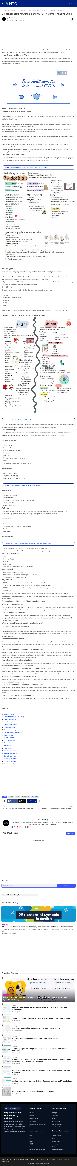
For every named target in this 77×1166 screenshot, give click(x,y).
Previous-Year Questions (37, 1149)
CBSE (31, 1144)
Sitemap (43, 1159)
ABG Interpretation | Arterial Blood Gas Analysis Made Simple (36, 1028)
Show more (70, 833)
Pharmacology (33, 1118)
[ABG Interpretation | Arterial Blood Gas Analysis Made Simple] (6, 1029)
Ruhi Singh (42, 820)
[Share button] (39, 801)
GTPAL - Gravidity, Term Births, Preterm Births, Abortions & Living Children (41, 1018)
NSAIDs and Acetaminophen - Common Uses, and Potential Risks (31, 543)
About (9, 1159)
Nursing (31, 1115)
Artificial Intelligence (58, 1149)
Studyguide (11, 10)
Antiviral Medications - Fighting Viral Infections (25, 420)
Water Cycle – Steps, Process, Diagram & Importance (33, 1091)
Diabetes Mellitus (9, 714)
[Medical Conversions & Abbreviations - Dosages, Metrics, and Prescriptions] (6, 1081)
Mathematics (56, 1121)
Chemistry (55, 1115)
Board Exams (33, 1147)
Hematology (7, 745)
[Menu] (2, 3)
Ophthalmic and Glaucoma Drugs (14, 716)
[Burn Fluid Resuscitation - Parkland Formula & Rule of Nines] (6, 1039)
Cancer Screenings (10, 719)
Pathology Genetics (10, 727)
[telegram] (25, 827)
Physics (54, 1118)
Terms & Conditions (63, 1159)
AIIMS (31, 1141)
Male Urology (8, 722)
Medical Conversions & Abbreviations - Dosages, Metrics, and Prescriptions (42, 1081)
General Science (57, 1124)
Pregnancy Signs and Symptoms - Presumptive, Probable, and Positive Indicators (40, 1049)
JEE (30, 1138)
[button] (70, 3)
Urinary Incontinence (10, 724)
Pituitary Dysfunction (10, 758)
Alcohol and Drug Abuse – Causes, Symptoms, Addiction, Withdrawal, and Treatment (41, 1071)
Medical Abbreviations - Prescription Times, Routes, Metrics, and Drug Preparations (39, 1008)
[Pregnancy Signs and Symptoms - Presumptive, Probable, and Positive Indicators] (6, 1049)
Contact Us (15, 1159)
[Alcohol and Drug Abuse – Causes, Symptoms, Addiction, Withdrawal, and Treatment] (6, 1070)
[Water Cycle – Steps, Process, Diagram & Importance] (6, 1091)
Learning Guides (57, 1127)
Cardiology (32, 1121)
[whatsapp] (22, 827)
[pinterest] (28, 827)
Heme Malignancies (10, 740)
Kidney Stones (8, 735)
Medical (31, 1112)
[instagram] (20, 827)
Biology (54, 1112)
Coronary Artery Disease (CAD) (13, 732)
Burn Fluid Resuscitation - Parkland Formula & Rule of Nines (35, 1038)
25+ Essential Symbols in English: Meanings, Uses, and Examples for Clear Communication (37, 927)
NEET (31, 1135)
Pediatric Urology (9, 737)
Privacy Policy (51, 1159)
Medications (25, 796)
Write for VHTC (25, 1159)
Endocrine (32, 1127)
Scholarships (56, 1141)
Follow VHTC (35, 1159)
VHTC (35, 1163)
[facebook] (12, 827)
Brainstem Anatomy (10, 730)
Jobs (53, 1138)
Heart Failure (8, 748)
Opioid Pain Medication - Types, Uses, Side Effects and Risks (29, 167)
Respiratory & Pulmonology (37, 1124)
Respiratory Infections (10, 753)
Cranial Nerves (8, 743)
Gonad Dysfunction (10, 756)
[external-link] (30, 827)
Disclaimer (5, 1161)
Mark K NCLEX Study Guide (12, 895)
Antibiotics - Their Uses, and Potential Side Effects (26, 485)
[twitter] (14, 827)
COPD (17, 796)
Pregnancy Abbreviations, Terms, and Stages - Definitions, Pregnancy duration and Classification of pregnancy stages (43, 1060)
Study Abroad (56, 1147)
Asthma (11, 796)
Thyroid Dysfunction (10, 761)
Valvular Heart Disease (11, 751)
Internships (55, 1144)
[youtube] (17, 827)
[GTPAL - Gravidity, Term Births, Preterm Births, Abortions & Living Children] (6, 1018)
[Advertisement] (38, 35)
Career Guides (56, 1135)
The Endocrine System (11, 764)
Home (4, 10)
